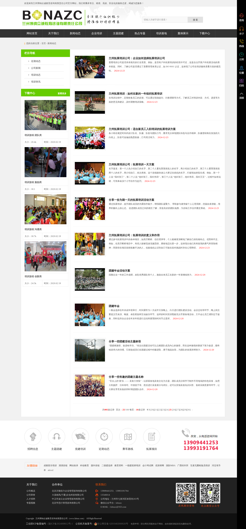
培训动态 (34, 75)
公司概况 (30, 491)
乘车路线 (127, 449)
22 (159, 409)
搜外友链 (95, 465)
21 (156, 409)
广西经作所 (182, 465)
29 (185, 409)
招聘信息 (32, 449)
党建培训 (80, 449)
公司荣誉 (30, 495)
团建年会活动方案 (119, 270)
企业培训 (96, 33)
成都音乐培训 (50, 465)
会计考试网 (147, 465)
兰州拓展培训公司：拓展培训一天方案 (131, 164)
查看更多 (62, 93)
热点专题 (140, 33)
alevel (50, 470)
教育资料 (118, 465)
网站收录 (73, 465)
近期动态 (34, 61)
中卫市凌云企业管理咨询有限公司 (68, 499)
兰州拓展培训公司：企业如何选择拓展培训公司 (137, 58)
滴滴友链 (63, 465)
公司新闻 (34, 68)
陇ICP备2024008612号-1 (60, 523)
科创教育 (84, 465)
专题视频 (30, 503)
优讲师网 (159, 465)
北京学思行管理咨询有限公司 (66, 503)
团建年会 (114, 306)
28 (181, 409)
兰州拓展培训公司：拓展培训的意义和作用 (134, 235)
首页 (44, 43)
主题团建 (118, 33)
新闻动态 (75, 33)
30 (188, 409)
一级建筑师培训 (132, 465)
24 (167, 409)
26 (174, 409)
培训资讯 (34, 81)
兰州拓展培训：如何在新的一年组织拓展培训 (135, 93)
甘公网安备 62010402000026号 (112, 523)
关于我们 (53, 33)
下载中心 (204, 33)
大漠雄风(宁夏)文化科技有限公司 (68, 495)
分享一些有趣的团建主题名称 (126, 376)
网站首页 (32, 33)
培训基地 (161, 33)
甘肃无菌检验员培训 (200, 465)
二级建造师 (107, 465)
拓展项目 (151, 449)
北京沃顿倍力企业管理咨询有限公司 (69, 491)
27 (177, 409)
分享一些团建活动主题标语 (125, 341)
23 (163, 409)
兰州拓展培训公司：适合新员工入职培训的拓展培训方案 (142, 129)
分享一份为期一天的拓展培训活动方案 (131, 199)
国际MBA (170, 465)
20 (152, 409)
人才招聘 (30, 499)
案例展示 (183, 33)
